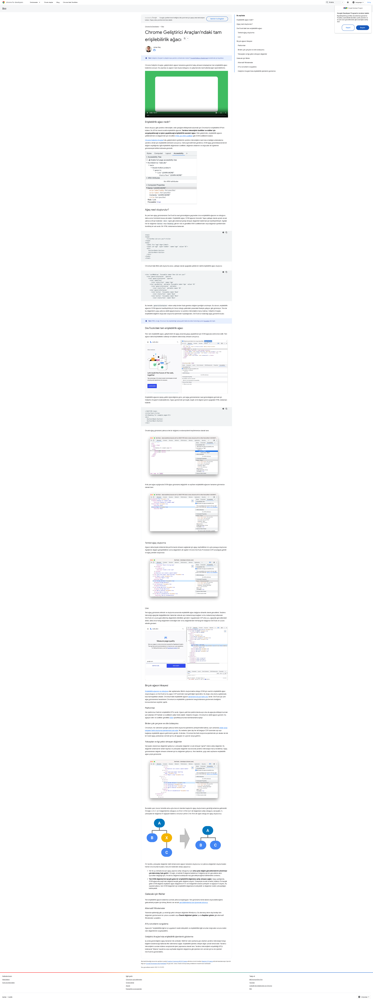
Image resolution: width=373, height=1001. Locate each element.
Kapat (348, 28)
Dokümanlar (34, 2)
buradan (206, 321)
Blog (58, 2)
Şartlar (4, 997)
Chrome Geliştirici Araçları (154, 140)
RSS (250, 989)
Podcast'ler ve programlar (134, 989)
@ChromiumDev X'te (255, 979)
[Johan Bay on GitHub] (154, 50)
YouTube (252, 983)
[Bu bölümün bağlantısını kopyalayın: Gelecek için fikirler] (167, 894)
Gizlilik (10, 997)
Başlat (362, 28)
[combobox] (335, 2)
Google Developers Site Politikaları (156, 963)
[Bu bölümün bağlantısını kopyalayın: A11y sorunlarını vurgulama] (170, 924)
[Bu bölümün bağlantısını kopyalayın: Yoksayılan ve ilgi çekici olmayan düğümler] (184, 742)
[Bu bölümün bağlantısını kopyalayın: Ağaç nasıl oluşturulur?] (171, 210)
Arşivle (128, 986)
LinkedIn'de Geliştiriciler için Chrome (260, 986)
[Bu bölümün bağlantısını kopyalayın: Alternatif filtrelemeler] (167, 908)
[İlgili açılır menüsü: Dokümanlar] (40, 2)
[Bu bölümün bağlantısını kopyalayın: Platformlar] (157, 708)
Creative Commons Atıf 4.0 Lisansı (177, 961)
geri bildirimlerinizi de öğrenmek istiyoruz (193, 903)
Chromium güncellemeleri (134, 979)
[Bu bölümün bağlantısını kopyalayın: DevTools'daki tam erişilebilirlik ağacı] (185, 328)
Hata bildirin (6, 979)
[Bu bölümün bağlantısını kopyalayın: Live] (151, 608)
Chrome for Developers (152, 26)
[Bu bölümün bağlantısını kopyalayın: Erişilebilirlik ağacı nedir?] (172, 122)
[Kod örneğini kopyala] (226, 232)
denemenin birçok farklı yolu (198, 697)
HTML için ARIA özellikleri (184, 136)
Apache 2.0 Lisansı (207, 961)
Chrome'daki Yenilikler (70, 2)
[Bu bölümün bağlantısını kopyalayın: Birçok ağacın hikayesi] (170, 686)
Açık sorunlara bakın (8, 983)
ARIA (171, 718)
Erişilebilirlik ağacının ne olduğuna (156, 691)
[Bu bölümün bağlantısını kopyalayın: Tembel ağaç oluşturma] (168, 543)
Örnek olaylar (48, 2)
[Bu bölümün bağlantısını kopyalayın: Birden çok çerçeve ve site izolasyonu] (180, 723)
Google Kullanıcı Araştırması (199, 58)
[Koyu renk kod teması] (223, 232)
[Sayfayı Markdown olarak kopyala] (184, 38)
